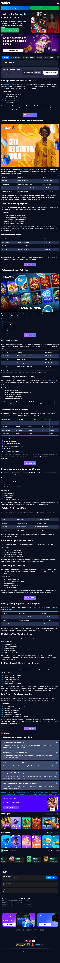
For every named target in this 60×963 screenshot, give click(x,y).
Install (10, 924)
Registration (44, 8)
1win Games (38, 792)
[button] (53, 50)
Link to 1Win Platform (9, 30)
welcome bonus (24, 169)
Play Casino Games (30, 335)
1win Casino (4, 792)
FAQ (58, 794)
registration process (8, 84)
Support (26, 794)
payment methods (11, 415)
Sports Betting (23, 792)
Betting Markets (31, 792)
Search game (12, 807)
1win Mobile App (52, 792)
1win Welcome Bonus (13, 792)
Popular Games (11, 794)
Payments (3, 794)
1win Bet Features (19, 794)
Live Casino (45, 792)
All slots (48, 814)
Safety (30, 794)
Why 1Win (53, 794)
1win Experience (47, 794)
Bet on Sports (30, 264)
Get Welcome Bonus (50, 72)
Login (15, 8)
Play (52, 809)
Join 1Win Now (30, 728)
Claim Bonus (13, 50)
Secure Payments (30, 463)
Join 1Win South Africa (30, 115)
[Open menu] (58, 3)
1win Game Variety (37, 794)
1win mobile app (51, 380)
